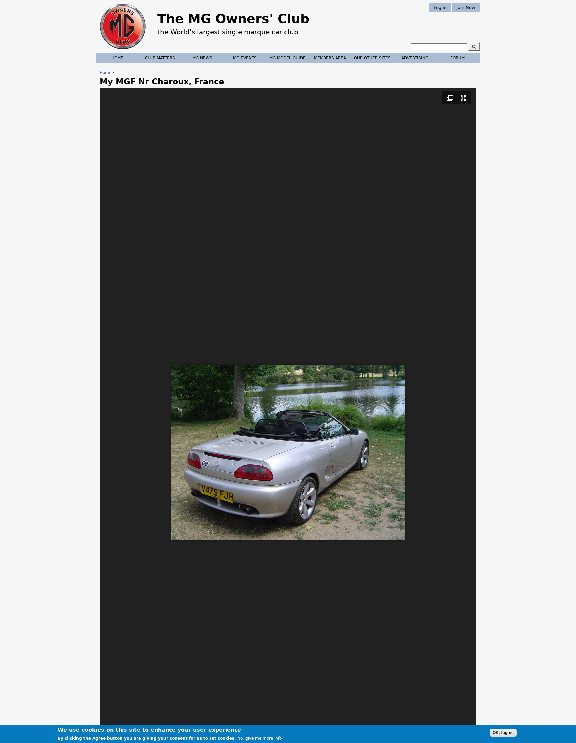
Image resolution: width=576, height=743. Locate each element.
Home (105, 72)
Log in (440, 7)
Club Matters (160, 58)
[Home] (122, 50)
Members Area (330, 58)
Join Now (465, 7)
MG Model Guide (287, 58)
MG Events (245, 58)
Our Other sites (372, 58)
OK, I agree (503, 732)
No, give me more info (259, 738)
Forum (457, 58)
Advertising (414, 58)
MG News (202, 58)
